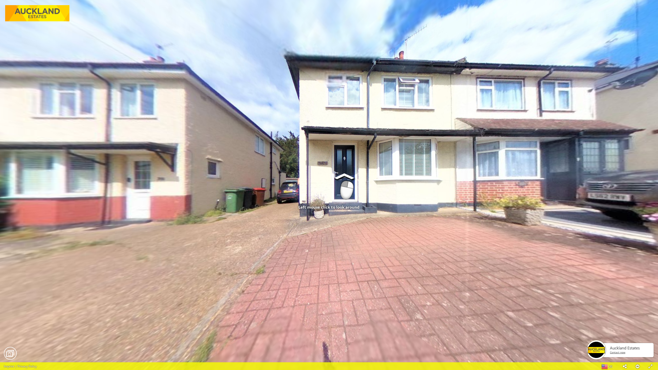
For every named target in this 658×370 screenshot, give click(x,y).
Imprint (9, 366)
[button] (624, 366)
